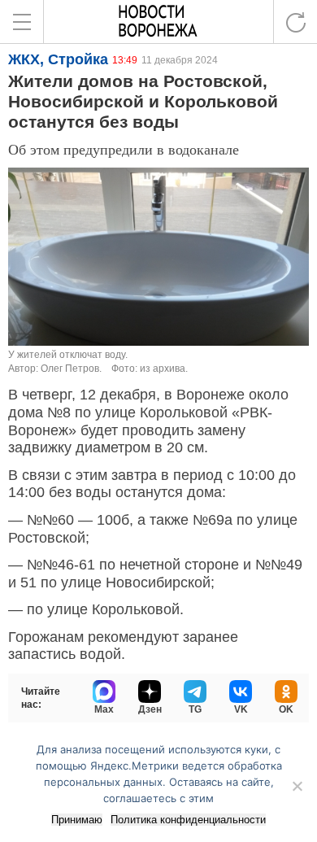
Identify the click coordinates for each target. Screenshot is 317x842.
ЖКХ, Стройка (58, 59)
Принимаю (76, 820)
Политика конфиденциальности (188, 820)
